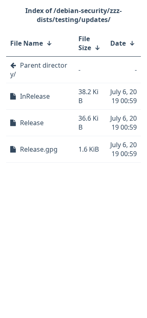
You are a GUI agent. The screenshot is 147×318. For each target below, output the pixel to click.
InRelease (35, 96)
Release (32, 122)
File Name (26, 43)
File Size (84, 43)
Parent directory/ (38, 70)
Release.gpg (39, 149)
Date (118, 43)
